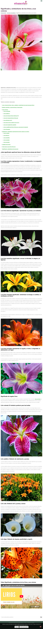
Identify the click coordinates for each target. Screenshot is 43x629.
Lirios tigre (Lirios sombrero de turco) (11, 122)
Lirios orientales (6, 111)
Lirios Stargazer (6, 129)
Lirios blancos (6, 135)
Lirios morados (6, 142)
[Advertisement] (21, 78)
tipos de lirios (38, 399)
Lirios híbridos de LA (7, 120)
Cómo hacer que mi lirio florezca (9, 146)
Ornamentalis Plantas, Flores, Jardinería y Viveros (25, 622)
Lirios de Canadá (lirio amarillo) (9, 124)
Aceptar (16, 627)
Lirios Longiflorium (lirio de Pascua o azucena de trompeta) (15, 127)
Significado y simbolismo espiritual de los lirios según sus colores (15, 131)
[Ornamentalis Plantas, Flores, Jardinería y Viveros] (20, 3)
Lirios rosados (6, 133)
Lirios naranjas (6, 140)
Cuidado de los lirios (6, 144)
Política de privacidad (24, 627)
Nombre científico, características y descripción (12, 107)
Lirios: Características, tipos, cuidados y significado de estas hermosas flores (18, 105)
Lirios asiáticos (6, 113)
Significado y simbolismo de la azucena (10, 149)
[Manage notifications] (40, 627)
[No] (41, 625)
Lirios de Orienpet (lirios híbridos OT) (11, 115)
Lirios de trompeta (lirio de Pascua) (10, 118)
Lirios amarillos (6, 137)
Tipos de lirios (5, 109)
